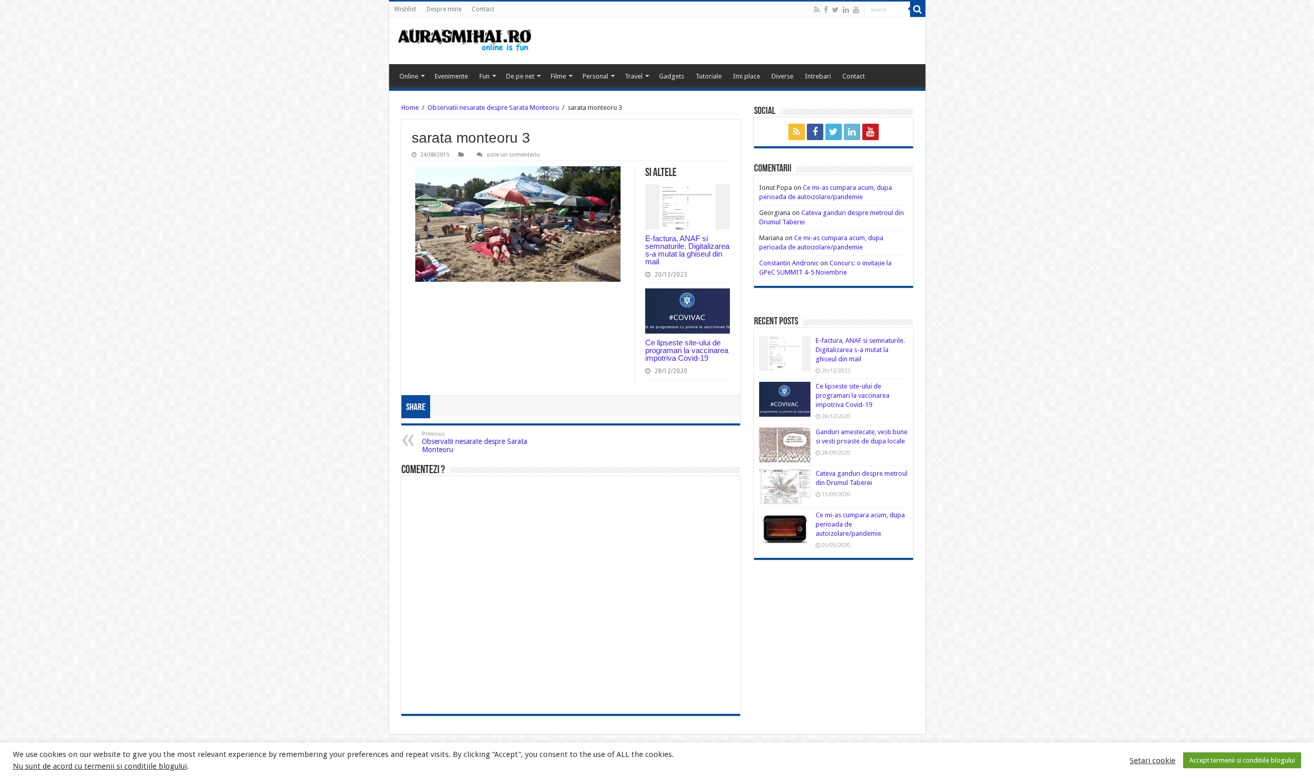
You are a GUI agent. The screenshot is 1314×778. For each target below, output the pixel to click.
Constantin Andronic (789, 263)
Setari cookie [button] (1152, 760)
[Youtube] (856, 10)
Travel (634, 76)
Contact (483, 9)
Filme (558, 76)
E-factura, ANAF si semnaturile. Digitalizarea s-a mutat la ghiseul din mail (687, 250)
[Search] (917, 9)
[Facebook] (826, 10)
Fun (484, 76)
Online (408, 76)
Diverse (782, 76)
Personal (595, 76)
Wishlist (405, 9)
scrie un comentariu (513, 154)
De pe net (520, 76)
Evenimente (451, 76)
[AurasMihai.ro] (465, 41)
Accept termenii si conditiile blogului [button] (1242, 760)
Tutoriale (708, 76)
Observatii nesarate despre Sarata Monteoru (493, 107)
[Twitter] (835, 10)
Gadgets (671, 76)
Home (410, 107)
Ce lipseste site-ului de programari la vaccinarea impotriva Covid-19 (686, 350)
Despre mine (444, 9)
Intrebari (818, 76)
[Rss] (817, 10)
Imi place (746, 76)
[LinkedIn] (846, 10)
